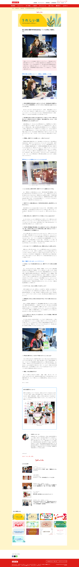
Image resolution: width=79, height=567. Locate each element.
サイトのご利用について (26, 565)
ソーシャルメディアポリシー (32, 564)
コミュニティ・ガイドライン (36, 565)
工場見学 (35, 5)
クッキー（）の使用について (44, 564)
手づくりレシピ (42, 5)
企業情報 (35, 2)
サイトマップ (15, 564)
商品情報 (13, 5)
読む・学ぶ (51, 5)
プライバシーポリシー (22, 564)
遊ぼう (59, 5)
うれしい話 (22, 8)
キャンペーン (20, 5)
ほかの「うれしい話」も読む (27, 456)
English (62, 2)
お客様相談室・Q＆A (55, 2)
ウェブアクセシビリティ (16, 565)
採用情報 (47, 2)
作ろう (66, 5)
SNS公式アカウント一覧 (51, 561)
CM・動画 (28, 5)
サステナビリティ (41, 2)
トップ (13, 8)
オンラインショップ (62, 1)
